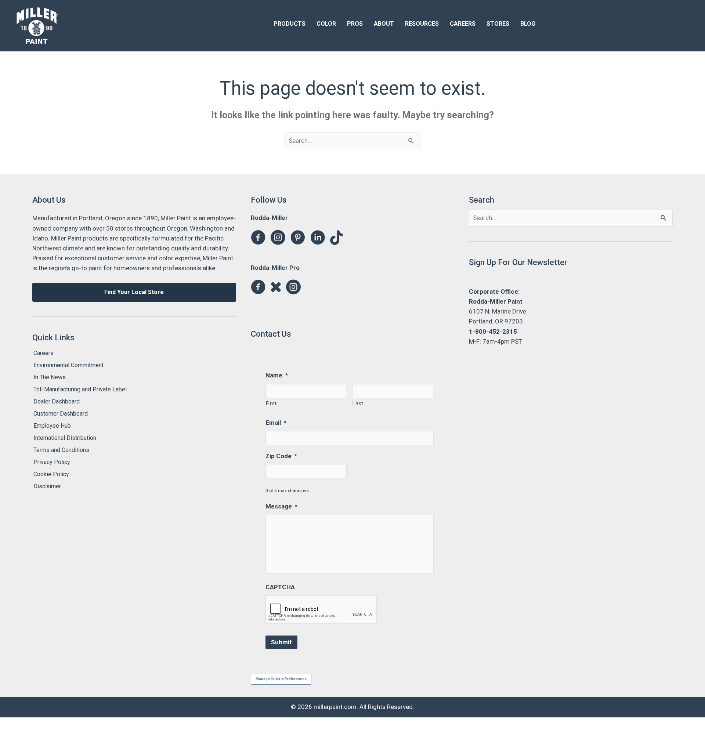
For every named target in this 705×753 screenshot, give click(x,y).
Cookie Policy (51, 474)
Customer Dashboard (60, 413)
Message (281, 506)
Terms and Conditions (61, 449)
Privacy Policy (51, 462)
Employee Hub (52, 425)
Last (358, 403)
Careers (43, 353)
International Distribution (64, 437)
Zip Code (281, 456)
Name (276, 375)
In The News (49, 377)
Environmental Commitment (68, 365)
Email (275, 422)
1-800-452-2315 (493, 331)
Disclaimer (47, 486)
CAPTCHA (280, 587)
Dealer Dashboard (56, 401)
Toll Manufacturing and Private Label (80, 389)
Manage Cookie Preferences (281, 679)
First (271, 403)
